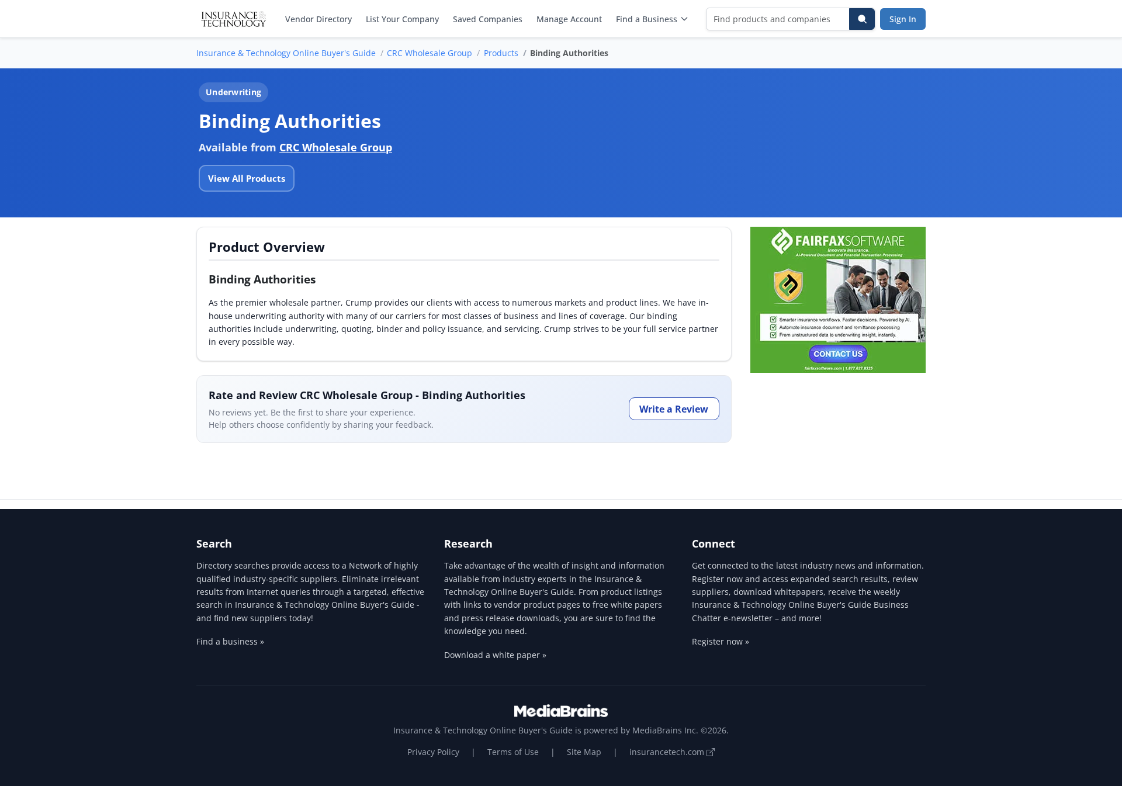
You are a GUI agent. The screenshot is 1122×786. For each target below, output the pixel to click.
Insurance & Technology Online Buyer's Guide (286, 52)
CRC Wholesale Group (429, 52)
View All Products (246, 178)
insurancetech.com (668, 751)
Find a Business (646, 19)
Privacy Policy (433, 751)
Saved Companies (487, 19)
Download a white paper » (495, 654)
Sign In (902, 19)
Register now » (720, 641)
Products (501, 52)
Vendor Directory (318, 19)
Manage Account (569, 19)
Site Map (584, 751)
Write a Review (673, 409)
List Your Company (402, 19)
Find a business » (230, 641)
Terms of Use (513, 751)
